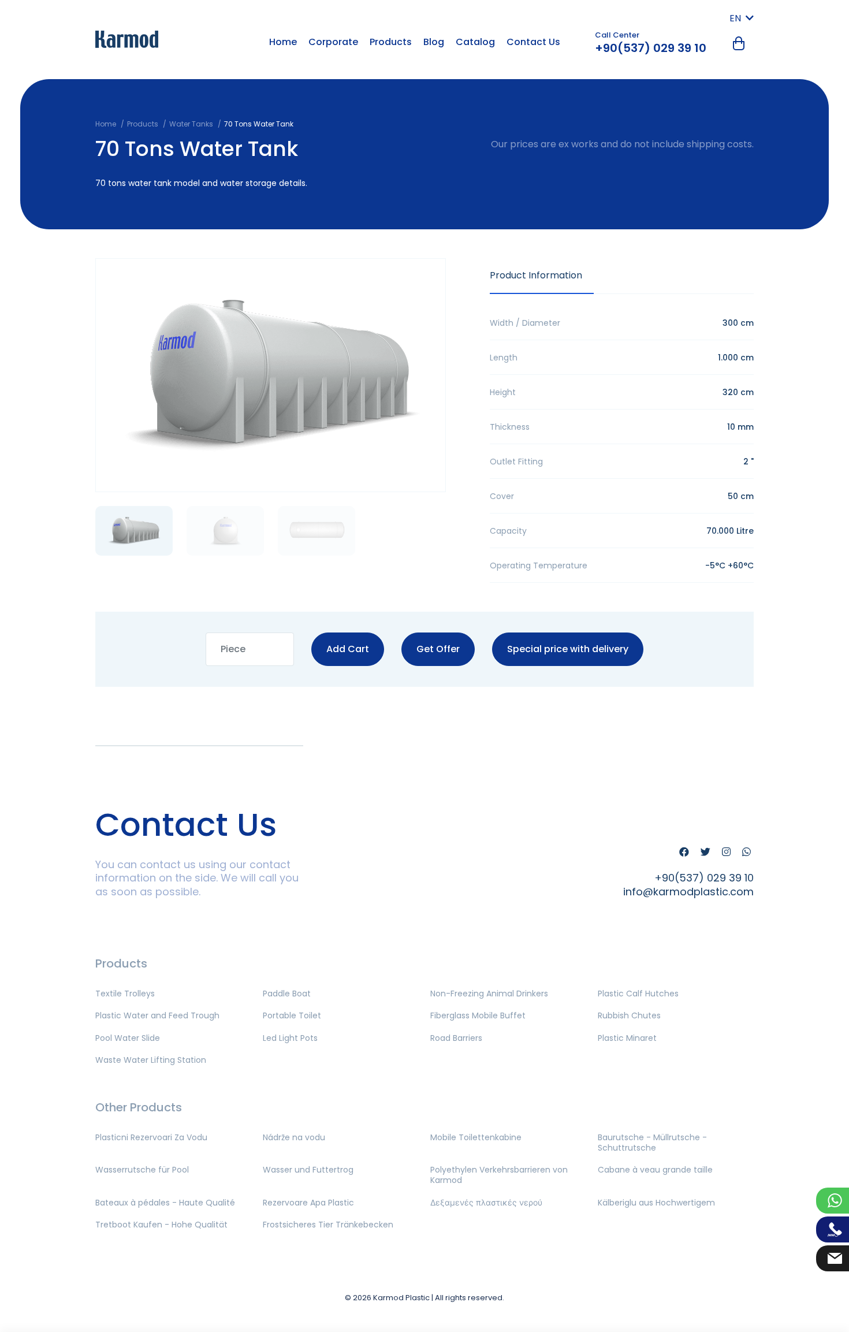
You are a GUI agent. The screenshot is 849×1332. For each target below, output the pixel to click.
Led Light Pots (290, 1038)
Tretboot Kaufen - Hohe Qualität (161, 1224)
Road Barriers (456, 1038)
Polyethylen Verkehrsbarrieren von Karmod (499, 1175)
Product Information (536, 275)
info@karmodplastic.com (688, 891)
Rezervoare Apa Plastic (308, 1202)
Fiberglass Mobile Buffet (478, 1015)
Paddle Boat (287, 993)
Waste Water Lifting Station (150, 1060)
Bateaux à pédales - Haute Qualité (165, 1202)
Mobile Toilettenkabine (476, 1137)
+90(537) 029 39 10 (650, 48)
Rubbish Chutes (629, 1015)
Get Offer (438, 649)
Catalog (475, 42)
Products (391, 42)
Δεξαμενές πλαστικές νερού (486, 1202)
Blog (433, 42)
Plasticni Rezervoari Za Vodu (151, 1137)
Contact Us (533, 42)
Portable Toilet (292, 1015)
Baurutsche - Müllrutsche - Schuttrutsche (652, 1143)
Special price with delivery (567, 649)
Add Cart (347, 649)
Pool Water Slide (127, 1038)
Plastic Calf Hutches (638, 993)
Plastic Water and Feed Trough (157, 1015)
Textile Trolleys (125, 993)
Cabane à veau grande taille (655, 1169)
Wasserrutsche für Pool (142, 1169)
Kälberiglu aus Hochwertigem (656, 1202)
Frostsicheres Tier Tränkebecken (328, 1224)
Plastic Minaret (627, 1038)
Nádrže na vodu (294, 1137)
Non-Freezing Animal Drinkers (489, 993)
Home (283, 42)
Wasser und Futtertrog (308, 1169)
